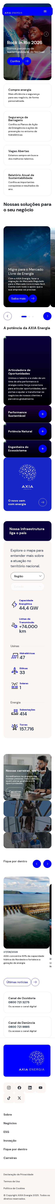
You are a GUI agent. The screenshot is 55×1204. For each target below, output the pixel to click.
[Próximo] (46, 34)
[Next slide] (47, 316)
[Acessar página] (43, 502)
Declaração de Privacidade (18, 1174)
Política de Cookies (14, 1188)
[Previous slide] (8, 316)
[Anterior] (8, 34)
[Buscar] (38, 11)
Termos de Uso (12, 1181)
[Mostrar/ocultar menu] (45, 11)
